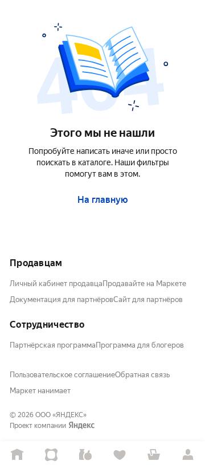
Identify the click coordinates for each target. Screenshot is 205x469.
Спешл (51, 455)
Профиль (188, 455)
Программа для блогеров (140, 345)
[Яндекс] (81, 425)
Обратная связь (142, 374)
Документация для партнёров (61, 299)
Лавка (85, 455)
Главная (17, 455)
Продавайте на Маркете (144, 283)
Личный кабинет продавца (56, 283)
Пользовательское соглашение (62, 374)
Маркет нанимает (40, 390)
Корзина (154, 455)
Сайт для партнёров (148, 299)
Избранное (119, 455)
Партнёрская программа (53, 345)
